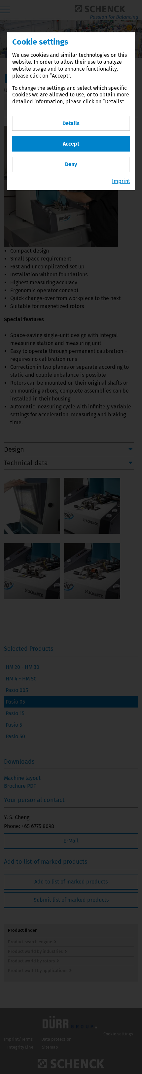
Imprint (121, 181)
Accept (71, 144)
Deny (71, 164)
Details (71, 123)
